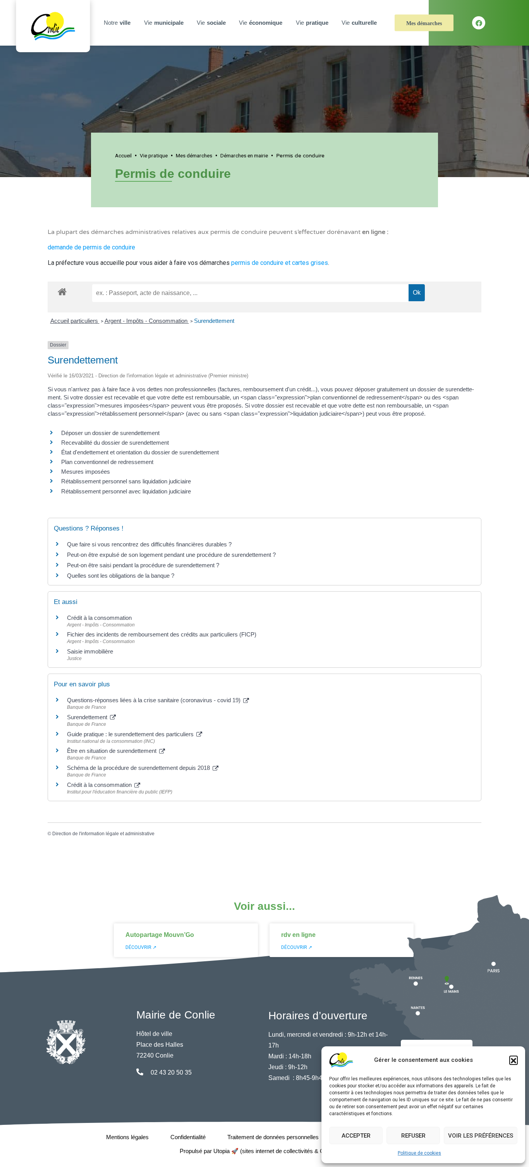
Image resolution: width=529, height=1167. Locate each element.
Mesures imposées (85, 471)
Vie (164, 22)
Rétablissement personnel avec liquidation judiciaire (126, 491)
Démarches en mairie (244, 155)
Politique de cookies (419, 1153)
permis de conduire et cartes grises (279, 262)
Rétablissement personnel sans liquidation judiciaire (126, 481)
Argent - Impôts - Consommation (147, 320)
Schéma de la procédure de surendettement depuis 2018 (139, 767)
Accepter (356, 1135)
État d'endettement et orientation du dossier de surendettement (140, 452)
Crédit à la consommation (99, 617)
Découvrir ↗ (140, 947)
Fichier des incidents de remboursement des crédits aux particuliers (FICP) (161, 634)
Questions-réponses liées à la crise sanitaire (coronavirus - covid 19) (154, 700)
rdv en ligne (298, 935)
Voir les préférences (480, 1135)
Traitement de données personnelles (273, 1137)
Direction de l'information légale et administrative (103, 833)
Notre (117, 22)
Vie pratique (154, 155)
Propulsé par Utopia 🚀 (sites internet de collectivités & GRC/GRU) (265, 1151)
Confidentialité (188, 1137)
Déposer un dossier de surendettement (110, 433)
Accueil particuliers (75, 320)
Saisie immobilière (90, 651)
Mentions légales (127, 1137)
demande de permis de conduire (91, 247)
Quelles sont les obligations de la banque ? (120, 575)
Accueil (123, 155)
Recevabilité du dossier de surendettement (115, 442)
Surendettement (214, 320)
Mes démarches (424, 23)
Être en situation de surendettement (112, 750)
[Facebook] (478, 22)
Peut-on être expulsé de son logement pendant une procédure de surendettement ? (171, 554)
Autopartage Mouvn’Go (159, 935)
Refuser (413, 1135)
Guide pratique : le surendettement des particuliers (131, 734)
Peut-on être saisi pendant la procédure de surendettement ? (143, 565)
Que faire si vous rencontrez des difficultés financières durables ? (149, 544)
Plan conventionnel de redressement (107, 462)
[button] (513, 1060)
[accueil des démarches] (62, 290)
